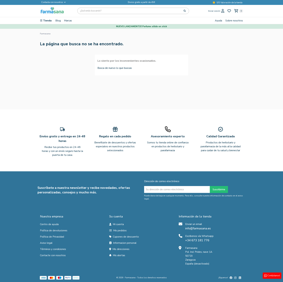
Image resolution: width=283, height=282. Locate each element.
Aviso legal (46, 243)
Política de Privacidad (52, 236)
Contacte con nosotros (53, 255)
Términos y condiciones (53, 249)
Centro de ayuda (49, 224)
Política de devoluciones (53, 230)
